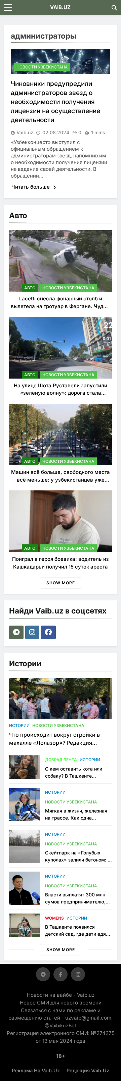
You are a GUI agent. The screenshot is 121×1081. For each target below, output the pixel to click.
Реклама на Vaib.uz (36, 1070)
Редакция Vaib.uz (88, 1070)
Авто (29, 287)
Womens (54, 918)
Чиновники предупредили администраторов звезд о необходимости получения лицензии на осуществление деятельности (55, 102)
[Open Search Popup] (114, 7)
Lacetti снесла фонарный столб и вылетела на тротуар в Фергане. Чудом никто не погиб (60, 306)
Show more (60, 582)
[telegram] (17, 632)
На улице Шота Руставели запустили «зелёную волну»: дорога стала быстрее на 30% (60, 393)
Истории (19, 725)
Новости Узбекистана (42, 66)
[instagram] (33, 632)
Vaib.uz (24, 132)
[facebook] (49, 632)
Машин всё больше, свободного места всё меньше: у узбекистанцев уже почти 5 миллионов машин (60, 479)
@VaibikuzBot (60, 1025)
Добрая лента (61, 759)
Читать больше (31, 187)
